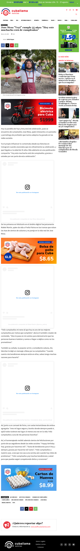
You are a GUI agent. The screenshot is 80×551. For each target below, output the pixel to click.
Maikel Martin (6, 502)
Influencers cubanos (32, 500)
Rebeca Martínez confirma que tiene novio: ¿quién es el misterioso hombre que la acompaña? (67, 78)
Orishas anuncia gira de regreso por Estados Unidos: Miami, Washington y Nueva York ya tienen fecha (69, 102)
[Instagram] (70, 10)
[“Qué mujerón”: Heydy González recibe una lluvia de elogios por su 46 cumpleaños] (69, 113)
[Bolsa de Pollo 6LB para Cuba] (29, 251)
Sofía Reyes (10, 39)
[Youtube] (77, 10)
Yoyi (13, 502)
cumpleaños (5, 500)
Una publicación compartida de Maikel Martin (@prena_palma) (27, 324)
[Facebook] (67, 10)
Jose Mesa (43, 500)
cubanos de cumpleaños (39, 497)
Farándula (4, 25)
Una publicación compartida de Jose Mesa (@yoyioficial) (27, 219)
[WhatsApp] (16, 45)
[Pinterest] (12, 45)
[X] (73, 10)
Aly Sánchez (13, 497)
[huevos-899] (28, 490)
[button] (76, 14)
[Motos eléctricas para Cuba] (28, 124)
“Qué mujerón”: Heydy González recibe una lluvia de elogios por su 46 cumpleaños (68, 124)
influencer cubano (17, 500)
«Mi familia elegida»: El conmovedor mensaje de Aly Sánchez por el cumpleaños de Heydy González (68, 147)
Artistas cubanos (24, 497)
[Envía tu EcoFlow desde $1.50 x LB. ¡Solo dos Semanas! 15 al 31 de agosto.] (69, 51)
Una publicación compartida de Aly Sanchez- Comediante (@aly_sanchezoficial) (27, 420)
